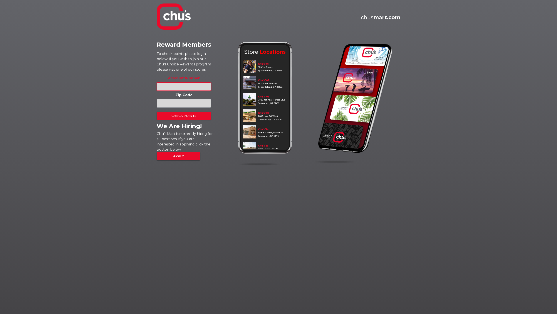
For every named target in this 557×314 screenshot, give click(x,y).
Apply (178, 156)
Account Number (184, 78)
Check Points (183, 116)
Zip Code (184, 95)
